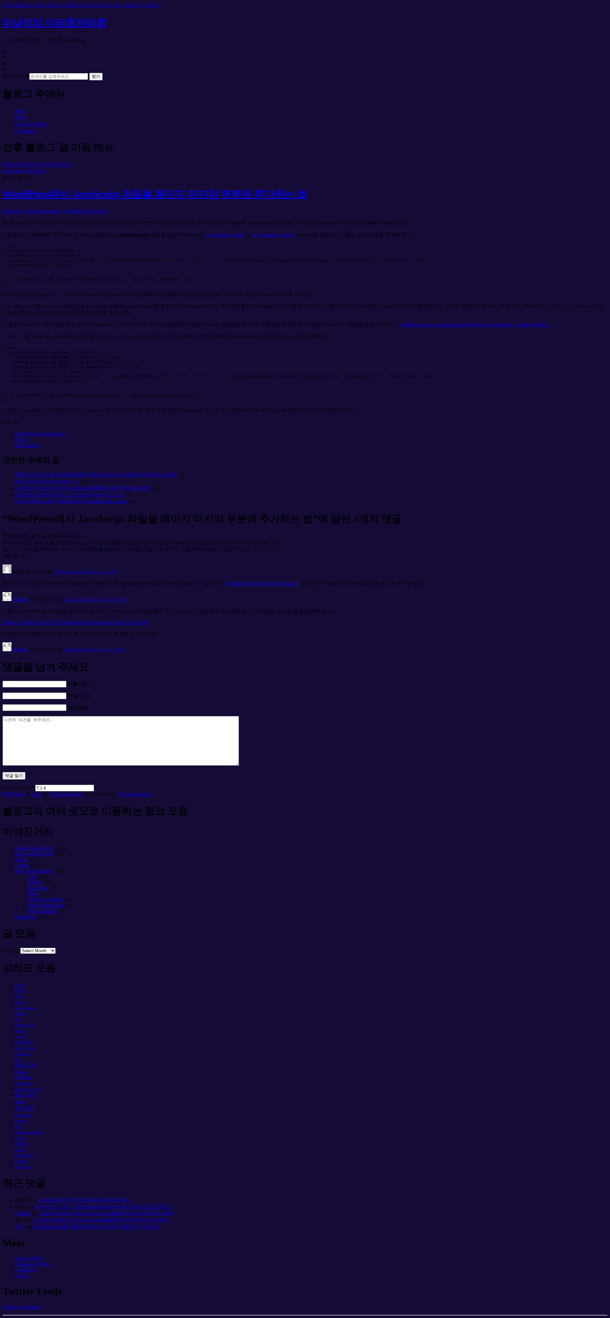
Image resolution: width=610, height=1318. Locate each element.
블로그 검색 (16, 76)
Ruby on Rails (25, 1048)
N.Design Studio (67, 794)
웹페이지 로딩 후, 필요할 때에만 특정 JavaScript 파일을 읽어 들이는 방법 (96, 474)
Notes (21, 859)
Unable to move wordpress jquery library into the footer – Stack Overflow (475, 324)
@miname (25, 130)
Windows (21, 1002)
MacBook (21, 1121)
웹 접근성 (26, 1065)
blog (18, 1019)
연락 (20, 117)
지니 (20, 1226)
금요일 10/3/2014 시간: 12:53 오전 (86, 572)
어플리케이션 (24, 1025)
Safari (20, 1101)
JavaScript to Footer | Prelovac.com (262, 583)
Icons (36, 794)
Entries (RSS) (29, 1258)
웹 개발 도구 (24, 1083)
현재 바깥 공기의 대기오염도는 (37, 164)
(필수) (80, 683)
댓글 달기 (98, 211)
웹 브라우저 (23, 1115)
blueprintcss (22, 1053)
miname (21, 599)
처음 (20, 111)
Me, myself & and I (34, 854)
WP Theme (14, 794)
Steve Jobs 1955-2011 (25, 171)
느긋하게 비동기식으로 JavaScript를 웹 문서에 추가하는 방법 (82, 488)
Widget (21, 1071)
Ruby (33, 894)
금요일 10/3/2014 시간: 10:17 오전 (95, 599)
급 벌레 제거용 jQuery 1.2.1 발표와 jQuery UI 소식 (70, 494)
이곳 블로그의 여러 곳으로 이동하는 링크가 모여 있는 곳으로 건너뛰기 (82, 5)
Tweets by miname (21, 1306)
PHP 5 (19, 1127)
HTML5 (22, 1143)
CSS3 (20, 990)
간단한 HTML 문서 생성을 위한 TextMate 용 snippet (71, 501)
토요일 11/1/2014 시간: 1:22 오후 (94, 649)
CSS (32, 876)
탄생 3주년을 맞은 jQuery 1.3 (47, 481)
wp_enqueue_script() (274, 234)
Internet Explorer (29, 1132)
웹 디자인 (26, 1095)
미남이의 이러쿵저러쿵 (55, 22)
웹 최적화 (23, 1042)
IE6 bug (20, 1138)
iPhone (20, 1013)
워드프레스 (28, 445)
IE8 (18, 1059)
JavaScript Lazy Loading (40, 433)
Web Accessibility (46, 899)
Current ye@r (18, 787)
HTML (35, 882)
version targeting (26, 1008)
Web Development (34, 871)
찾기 (96, 76)
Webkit (20, 1031)
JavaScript (13, 211)
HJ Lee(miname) (135, 794)
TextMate (23, 1077)
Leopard (20, 1036)
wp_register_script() (226, 234)
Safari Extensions (28, 1089)
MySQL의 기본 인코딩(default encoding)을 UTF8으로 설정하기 (103, 1206)
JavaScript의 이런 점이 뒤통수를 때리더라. (84, 1200)
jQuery (22, 439)
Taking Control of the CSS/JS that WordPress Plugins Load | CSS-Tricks (75, 622)
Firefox (19, 985)
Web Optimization (44, 211)
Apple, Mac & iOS (34, 848)
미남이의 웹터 (31, 124)
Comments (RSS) (33, 1264)
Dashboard (23, 1167)
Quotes (22, 865)
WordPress (75, 211)
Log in (22, 1275)
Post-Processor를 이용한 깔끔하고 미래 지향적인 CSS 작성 (97, 1226)
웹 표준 (24, 1108)
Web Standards (43, 911)
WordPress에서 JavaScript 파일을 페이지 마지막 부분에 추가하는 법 (155, 194)
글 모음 (11, 950)
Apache (19, 1149)
